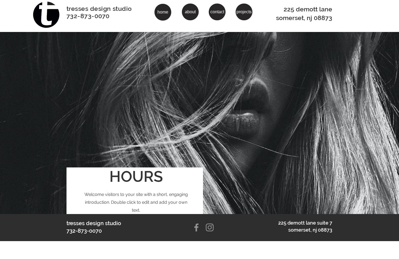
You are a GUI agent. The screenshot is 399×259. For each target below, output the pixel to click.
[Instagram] (209, 227)
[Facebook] (196, 227)
